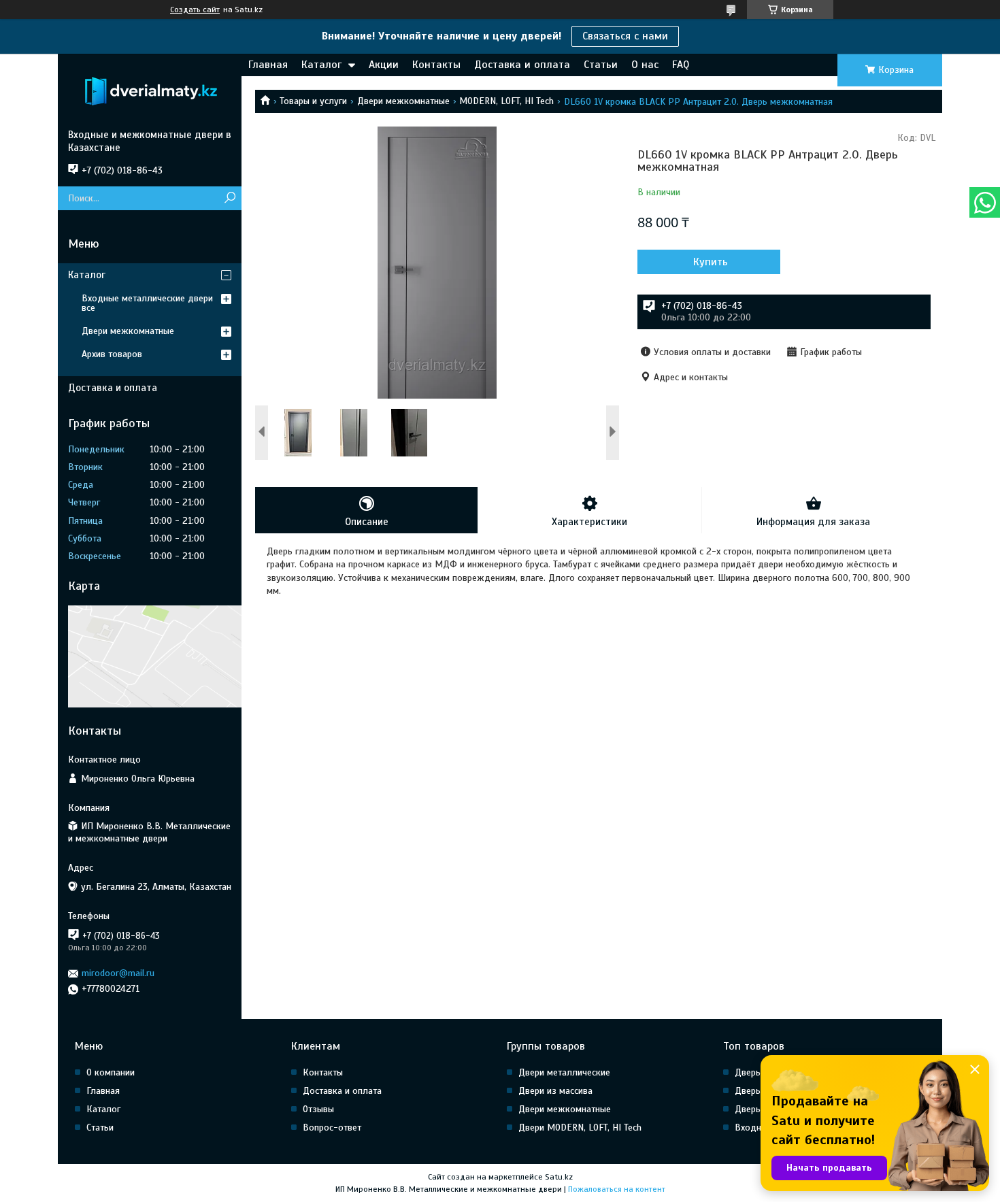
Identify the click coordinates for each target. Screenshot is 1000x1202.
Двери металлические (564, 1072)
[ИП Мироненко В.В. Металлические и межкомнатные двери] (149, 91)
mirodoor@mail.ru (118, 973)
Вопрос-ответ (332, 1127)
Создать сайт (195, 9)
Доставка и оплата (522, 64)
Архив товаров (112, 354)
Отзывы (318, 1109)
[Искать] (229, 198)
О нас (645, 64)
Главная (268, 64)
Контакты (436, 64)
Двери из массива (555, 1091)
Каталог (321, 64)
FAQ (680, 64)
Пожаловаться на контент (616, 1189)
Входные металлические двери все (147, 303)
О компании (110, 1072)
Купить (710, 262)
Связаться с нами (625, 36)
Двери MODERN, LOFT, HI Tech (579, 1127)
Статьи (601, 64)
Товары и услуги (313, 101)
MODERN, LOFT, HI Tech (506, 101)
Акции (384, 64)
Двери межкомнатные (403, 101)
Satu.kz (559, 1177)
